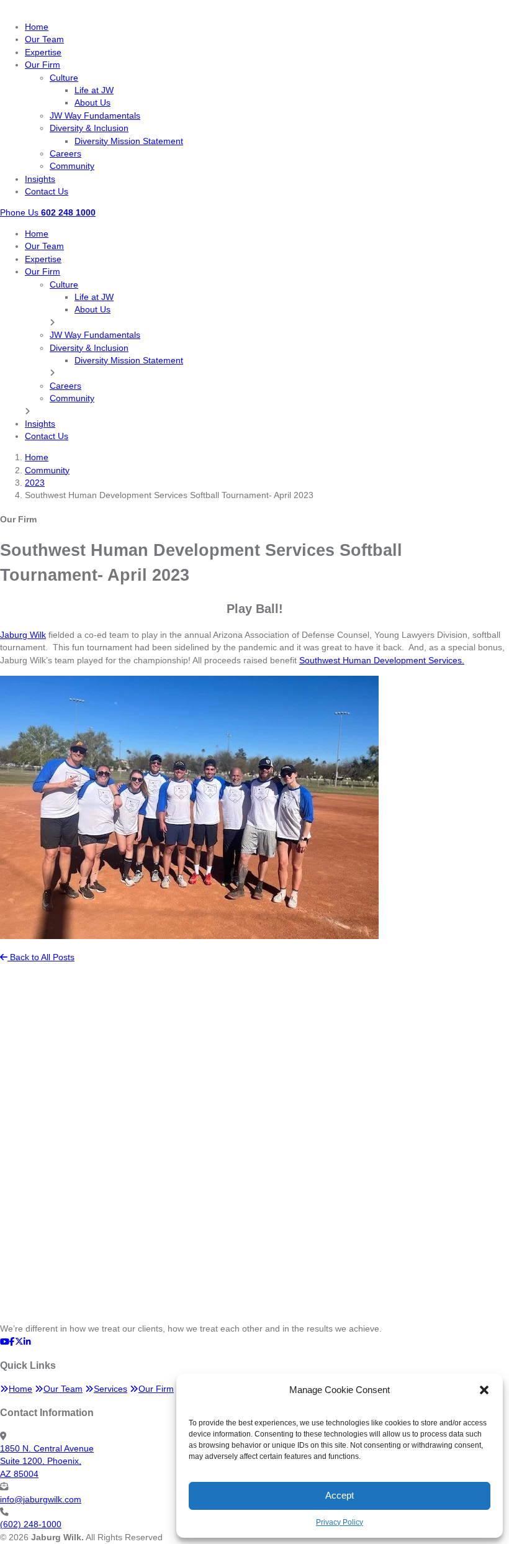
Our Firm (42, 65)
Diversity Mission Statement (128, 141)
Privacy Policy (339, 1522)
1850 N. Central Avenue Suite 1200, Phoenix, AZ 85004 (47, 1461)
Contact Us (46, 191)
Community (72, 166)
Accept (339, 1495)
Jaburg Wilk (23, 635)
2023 (35, 483)
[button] (484, 1390)
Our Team (44, 39)
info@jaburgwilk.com (40, 1499)
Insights (40, 179)
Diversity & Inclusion (89, 128)
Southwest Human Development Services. (381, 660)
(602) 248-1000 (30, 1524)
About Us (92, 102)
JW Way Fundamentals (95, 115)
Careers (65, 153)
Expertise (43, 52)
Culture (64, 78)
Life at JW (94, 90)
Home (36, 27)
